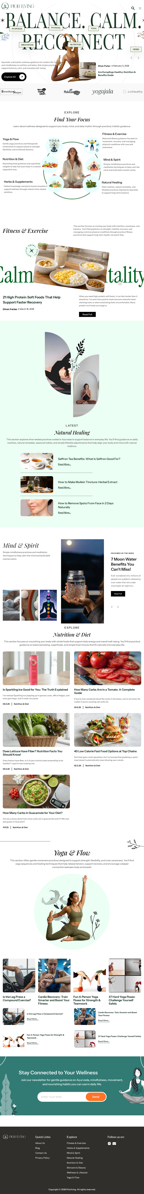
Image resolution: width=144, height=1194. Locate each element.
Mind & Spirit (112, 159)
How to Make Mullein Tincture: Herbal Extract (87, 482)
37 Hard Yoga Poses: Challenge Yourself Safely (122, 1000)
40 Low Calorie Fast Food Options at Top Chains (105, 751)
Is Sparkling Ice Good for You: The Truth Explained (35, 689)
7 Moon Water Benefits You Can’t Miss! (124, 564)
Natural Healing (112, 182)
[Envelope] (114, 1143)
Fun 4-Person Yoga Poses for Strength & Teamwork (87, 1000)
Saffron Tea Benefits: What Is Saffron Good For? (89, 459)
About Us (40, 1143)
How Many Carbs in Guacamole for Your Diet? (33, 813)
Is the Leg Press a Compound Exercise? (17, 998)
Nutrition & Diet (13, 159)
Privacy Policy (42, 1158)
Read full (118, 594)
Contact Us (41, 1153)
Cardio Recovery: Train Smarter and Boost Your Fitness (54, 1000)
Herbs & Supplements (18, 181)
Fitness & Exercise (114, 134)
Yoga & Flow (11, 139)
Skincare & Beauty (76, 1167)
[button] (140, 8)
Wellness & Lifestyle (77, 1172)
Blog (37, 1148)
